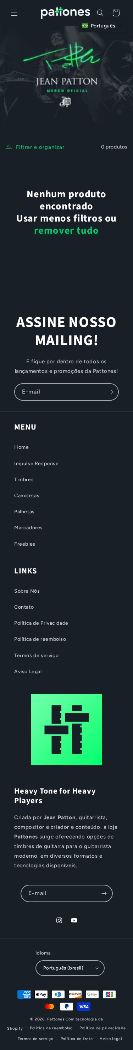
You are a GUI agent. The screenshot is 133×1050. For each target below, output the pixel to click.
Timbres (24, 480)
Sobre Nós (27, 591)
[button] (14, 13)
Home (21, 447)
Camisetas (26, 496)
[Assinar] (110, 392)
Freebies (24, 544)
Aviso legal (111, 1038)
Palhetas (24, 512)
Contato (24, 607)
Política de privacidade (102, 1028)
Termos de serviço (36, 656)
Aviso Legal (28, 672)
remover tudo (66, 230)
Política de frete (77, 1038)
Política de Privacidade (41, 623)
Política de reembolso (40, 639)
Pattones (56, 1019)
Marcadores (28, 528)
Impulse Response (36, 464)
